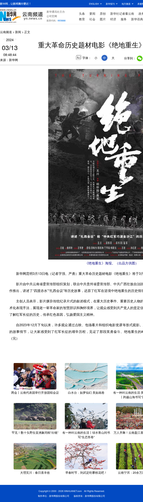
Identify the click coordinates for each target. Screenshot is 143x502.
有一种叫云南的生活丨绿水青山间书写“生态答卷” (86, 434)
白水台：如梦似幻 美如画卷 (86, 392)
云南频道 (6, 32)
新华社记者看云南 (122, 13)
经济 (113, 19)
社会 (92, 19)
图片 (103, 19)
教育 (82, 19)
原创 (103, 13)
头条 (82, 13)
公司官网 (52, 16)
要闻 (92, 13)
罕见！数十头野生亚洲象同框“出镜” (35, 432)
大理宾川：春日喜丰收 (35, 472)
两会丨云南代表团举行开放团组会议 (35, 392)
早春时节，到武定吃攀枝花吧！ (86, 472)
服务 (124, 19)
